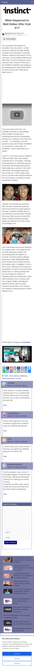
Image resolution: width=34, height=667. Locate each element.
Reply (5, 405)
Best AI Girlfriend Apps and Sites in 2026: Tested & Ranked (21, 601)
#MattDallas (23, 376)
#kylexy (16, 376)
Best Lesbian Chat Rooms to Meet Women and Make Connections (22, 609)
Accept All (17, 653)
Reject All (17, 663)
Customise (17, 658)
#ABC (7, 376)
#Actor (11, 376)
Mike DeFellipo (18, 33)
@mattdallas (26, 342)
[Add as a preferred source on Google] (9, 39)
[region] (17, 651)
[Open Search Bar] (32, 2)
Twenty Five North (22, 259)
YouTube (18, 378)
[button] (17, 115)
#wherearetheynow (8, 378)
